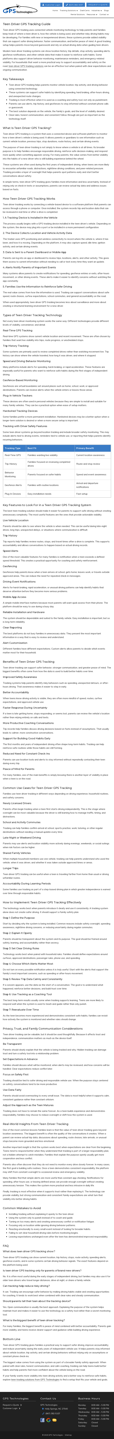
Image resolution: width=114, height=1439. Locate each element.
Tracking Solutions (68, 10)
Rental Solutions (78, 14)
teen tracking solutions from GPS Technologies (35, 1379)
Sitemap (68, 1435)
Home (55, 10)
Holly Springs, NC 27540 (56, 1408)
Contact (102, 14)
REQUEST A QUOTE (98, 5)
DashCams (85, 10)
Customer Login (10, 1408)
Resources (91, 14)
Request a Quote (11, 1405)
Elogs (106, 10)
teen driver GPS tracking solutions (26, 66)
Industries (96, 10)
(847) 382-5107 (76, 5)
